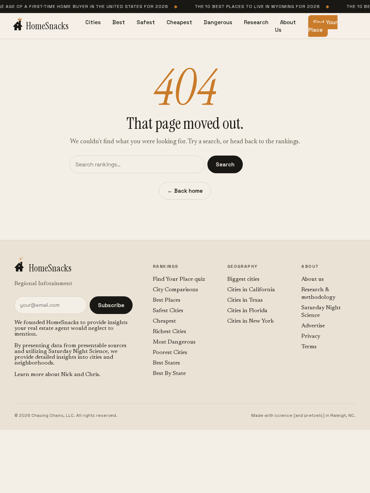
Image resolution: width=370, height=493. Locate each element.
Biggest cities (243, 279)
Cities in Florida (247, 311)
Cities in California (251, 290)
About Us (285, 26)
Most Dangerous (174, 342)
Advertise (313, 326)
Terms (309, 347)
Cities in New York (250, 321)
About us (312, 279)
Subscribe (111, 305)
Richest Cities (169, 332)
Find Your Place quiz (179, 279)
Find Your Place (322, 26)
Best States (166, 363)
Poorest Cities (170, 352)
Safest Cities (168, 311)
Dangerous (218, 22)
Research (256, 22)
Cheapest (179, 22)
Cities (93, 22)
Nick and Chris (80, 375)
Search (225, 164)
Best (118, 22)
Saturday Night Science (78, 351)
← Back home (185, 190)
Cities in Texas (245, 300)
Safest (146, 22)
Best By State (169, 373)
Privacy (310, 336)
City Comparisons (175, 290)
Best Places (166, 300)
